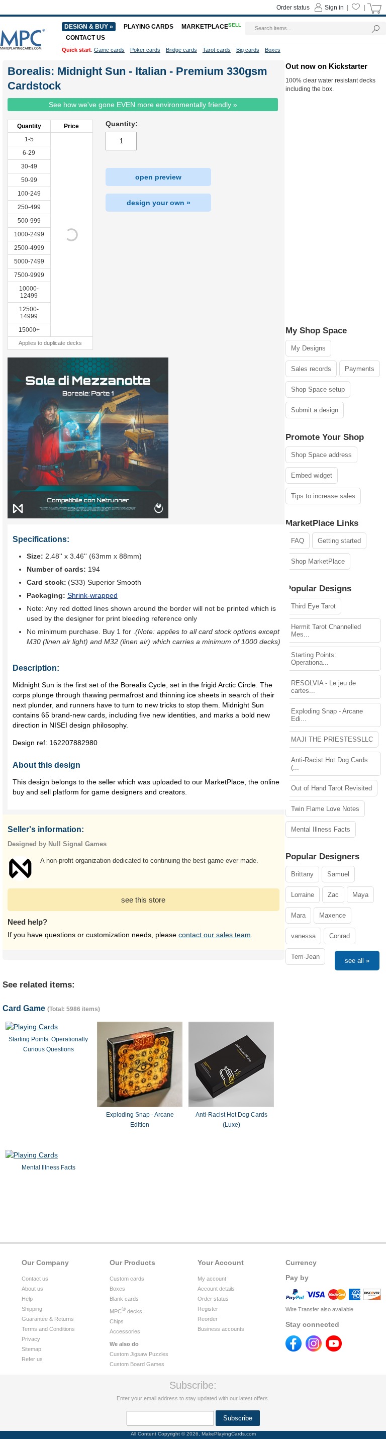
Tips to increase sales (323, 496)
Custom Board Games (137, 1364)
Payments (359, 369)
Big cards (247, 50)
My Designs (308, 348)
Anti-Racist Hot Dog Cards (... (329, 763)
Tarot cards (217, 50)
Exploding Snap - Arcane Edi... (327, 715)
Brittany (302, 874)
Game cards (109, 50)
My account (212, 1279)
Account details (216, 1289)
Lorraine (302, 894)
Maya (360, 894)
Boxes (117, 1289)
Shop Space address (321, 455)
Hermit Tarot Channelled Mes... (326, 630)
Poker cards (145, 50)
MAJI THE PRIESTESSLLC (332, 739)
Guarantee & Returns (48, 1319)
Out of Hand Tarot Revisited (331, 788)
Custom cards (127, 1279)
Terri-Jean (305, 956)
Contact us (35, 1279)
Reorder (208, 1319)
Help (27, 1299)
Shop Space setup (318, 389)
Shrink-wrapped (92, 595)
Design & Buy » (88, 26)
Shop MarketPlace (318, 561)
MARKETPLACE (211, 26)
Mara (298, 915)
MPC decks (126, 1311)
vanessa (303, 936)
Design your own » (158, 203)
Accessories (125, 1331)
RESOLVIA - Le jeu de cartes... (323, 686)
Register (208, 1309)
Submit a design (314, 410)
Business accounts (221, 1329)
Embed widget (311, 475)
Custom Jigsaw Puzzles (139, 1354)
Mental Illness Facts (320, 829)
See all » (357, 960)
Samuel (338, 874)
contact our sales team (214, 935)
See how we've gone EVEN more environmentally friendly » (143, 105)
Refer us (32, 1359)
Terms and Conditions (48, 1329)
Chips (117, 1321)
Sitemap (31, 1349)
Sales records (311, 369)
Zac (333, 894)
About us (32, 1289)
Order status (213, 1299)
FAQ (297, 541)
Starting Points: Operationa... (313, 658)
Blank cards (124, 1299)
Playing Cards (148, 26)
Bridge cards (181, 50)
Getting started (339, 541)
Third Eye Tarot (313, 606)
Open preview (158, 177)
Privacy (31, 1339)
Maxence (332, 915)
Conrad (339, 936)
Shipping (32, 1309)
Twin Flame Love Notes (325, 809)
